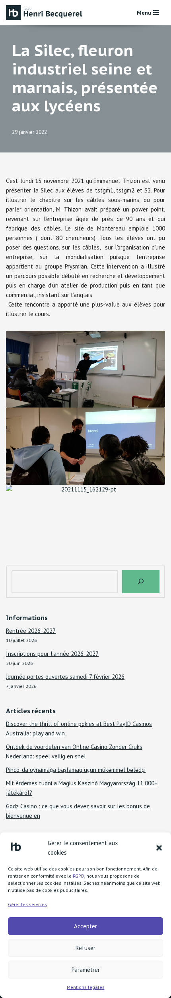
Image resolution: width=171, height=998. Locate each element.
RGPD (78, 876)
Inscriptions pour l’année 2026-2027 (52, 653)
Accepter (85, 926)
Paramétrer (86, 969)
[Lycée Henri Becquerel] (46, 12)
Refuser (85, 948)
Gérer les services (27, 904)
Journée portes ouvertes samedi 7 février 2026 (65, 676)
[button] (159, 848)
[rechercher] (140, 581)
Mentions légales (86, 987)
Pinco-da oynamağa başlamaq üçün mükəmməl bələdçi (76, 769)
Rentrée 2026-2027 (31, 630)
